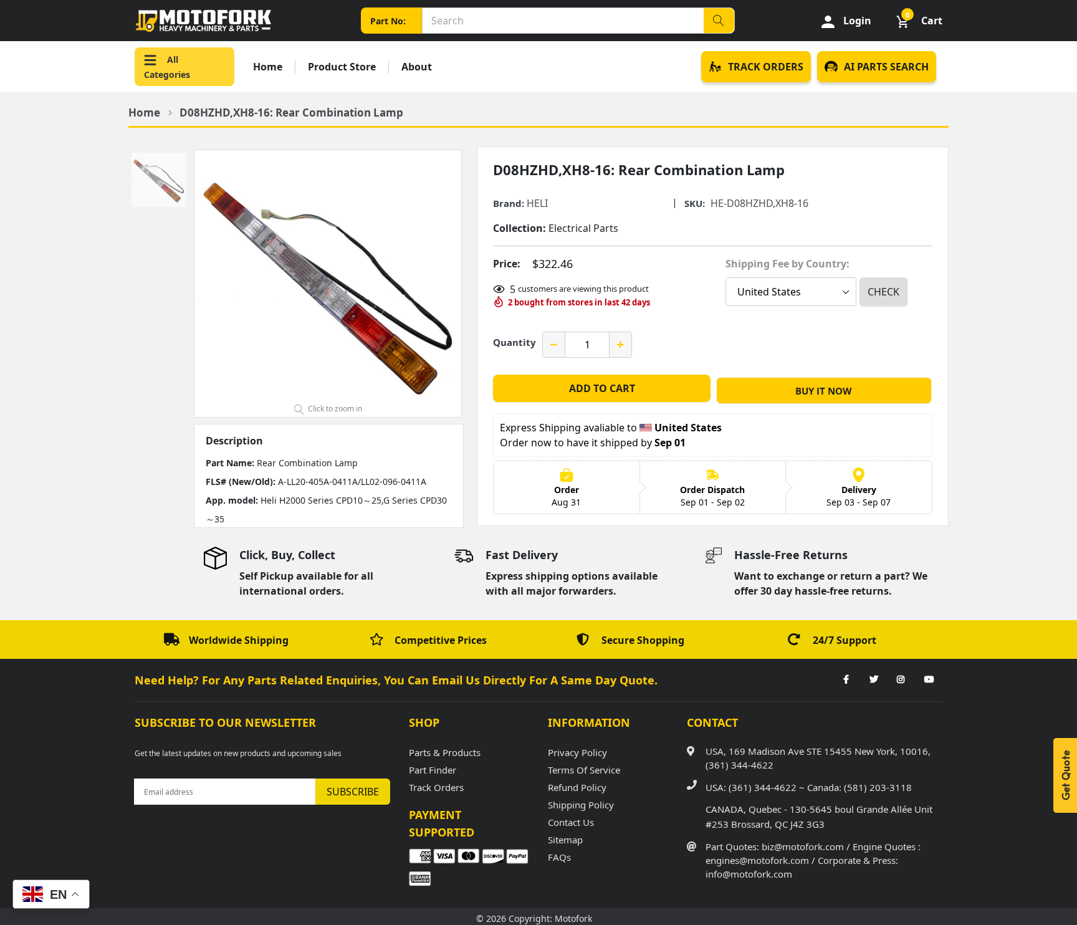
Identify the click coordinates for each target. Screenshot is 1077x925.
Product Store (342, 67)
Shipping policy (581, 804)
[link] (846, 680)
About (416, 67)
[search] (719, 20)
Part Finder (432, 770)
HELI (537, 203)
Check (883, 292)
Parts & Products (445, 752)
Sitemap (565, 839)
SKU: (694, 203)
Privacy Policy (577, 752)
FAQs (559, 857)
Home (267, 67)
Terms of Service (584, 770)
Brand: (508, 203)
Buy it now (823, 391)
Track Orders (436, 787)
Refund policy (577, 787)
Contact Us (571, 822)
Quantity (514, 342)
